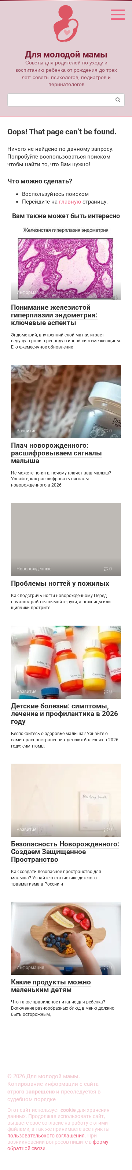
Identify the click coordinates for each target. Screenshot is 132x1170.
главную (70, 201)
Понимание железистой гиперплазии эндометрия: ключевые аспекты (54, 315)
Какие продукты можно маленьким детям (51, 986)
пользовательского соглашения (46, 1136)
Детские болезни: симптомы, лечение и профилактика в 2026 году (64, 714)
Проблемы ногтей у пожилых (60, 583)
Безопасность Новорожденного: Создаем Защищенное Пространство (65, 852)
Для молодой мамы (66, 54)
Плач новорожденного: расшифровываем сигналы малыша (56, 453)
